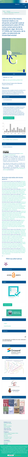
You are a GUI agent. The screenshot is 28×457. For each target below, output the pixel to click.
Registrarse (17, 4)
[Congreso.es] (14, 383)
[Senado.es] (14, 391)
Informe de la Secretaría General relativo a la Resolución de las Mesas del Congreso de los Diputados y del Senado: (14, 230)
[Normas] (14, 312)
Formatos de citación (8, 117)
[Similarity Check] (14, 351)
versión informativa (20, 168)
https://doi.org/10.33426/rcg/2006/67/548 (13, 80)
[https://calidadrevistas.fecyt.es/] (14, 292)
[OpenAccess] (14, 275)
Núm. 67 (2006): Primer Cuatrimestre (11, 12)
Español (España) (7, 326)
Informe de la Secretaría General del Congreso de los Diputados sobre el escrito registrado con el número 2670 (14, 190)
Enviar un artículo (7, 304)
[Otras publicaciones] (14, 406)
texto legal (6, 169)
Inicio (4, 11)
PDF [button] (14, 74)
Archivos (8, 11)
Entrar (24, 4)
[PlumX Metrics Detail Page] (6, 264)
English (5, 323)
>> (4, 255)
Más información (18, 455)
